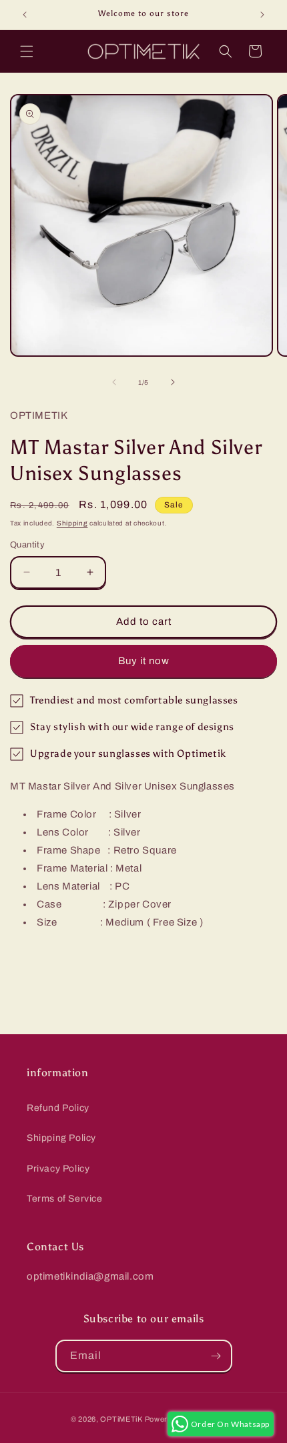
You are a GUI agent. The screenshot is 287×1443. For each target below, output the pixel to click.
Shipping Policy (61, 1138)
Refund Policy (58, 1108)
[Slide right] (173, 382)
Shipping (72, 523)
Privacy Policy (58, 1169)
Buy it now (144, 660)
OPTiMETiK (121, 1419)
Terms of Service (65, 1199)
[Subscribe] (216, 1356)
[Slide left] (114, 382)
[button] (26, 51)
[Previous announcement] (24, 14)
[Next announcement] (262, 14)
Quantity (27, 544)
